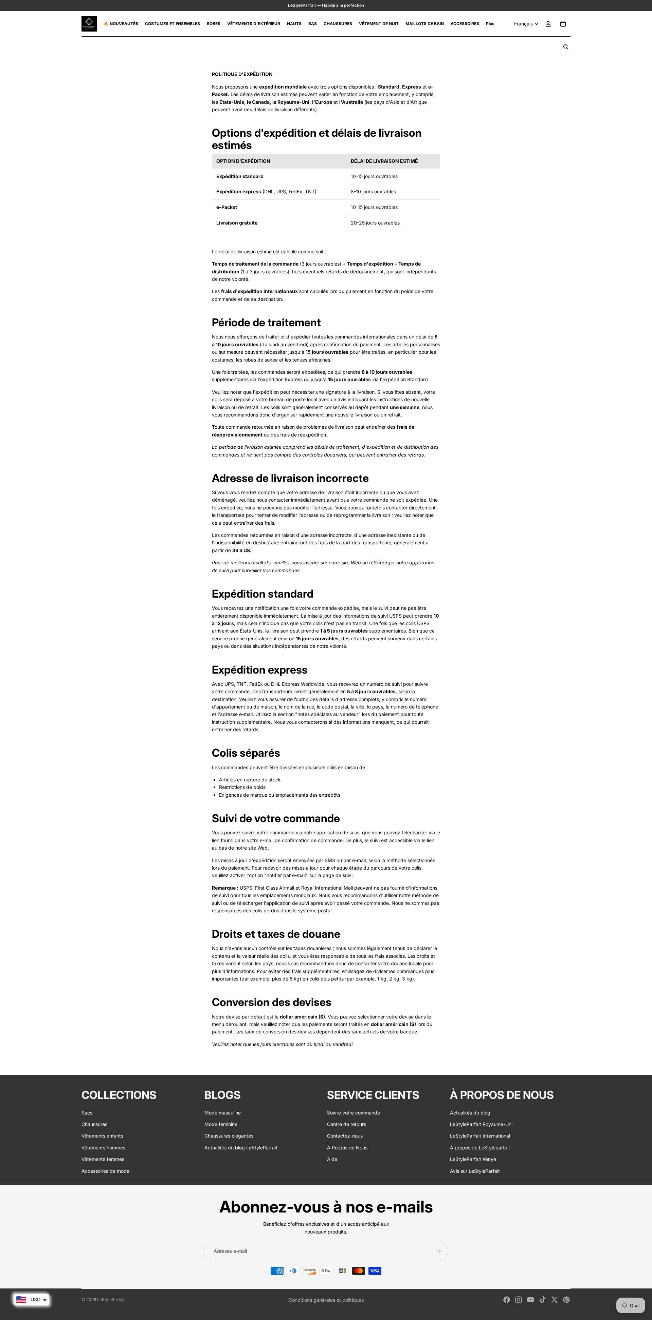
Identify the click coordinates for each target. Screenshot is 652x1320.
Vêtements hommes (103, 1147)
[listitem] (490, 24)
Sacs (87, 1112)
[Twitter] (554, 1300)
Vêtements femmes (103, 1159)
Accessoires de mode (105, 1171)
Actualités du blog (470, 1112)
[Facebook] (507, 1300)
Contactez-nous (345, 1136)
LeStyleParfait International (480, 1136)
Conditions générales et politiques (326, 1300)
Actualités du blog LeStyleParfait (240, 1147)
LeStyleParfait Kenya (473, 1159)
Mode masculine (222, 1112)
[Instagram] (518, 1300)
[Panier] (563, 23)
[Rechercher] (565, 46)
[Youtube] (530, 1300)
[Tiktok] (543, 1300)
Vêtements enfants (102, 1136)
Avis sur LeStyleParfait (475, 1171)
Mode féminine (220, 1124)
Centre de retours (346, 1124)
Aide (332, 1159)
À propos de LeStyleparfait (480, 1147)
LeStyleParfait (111, 1299)
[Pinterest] (566, 1300)
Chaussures (94, 1124)
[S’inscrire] (438, 1251)
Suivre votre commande (353, 1112)
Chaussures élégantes (228, 1136)
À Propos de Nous (347, 1147)
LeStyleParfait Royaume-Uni (481, 1124)
